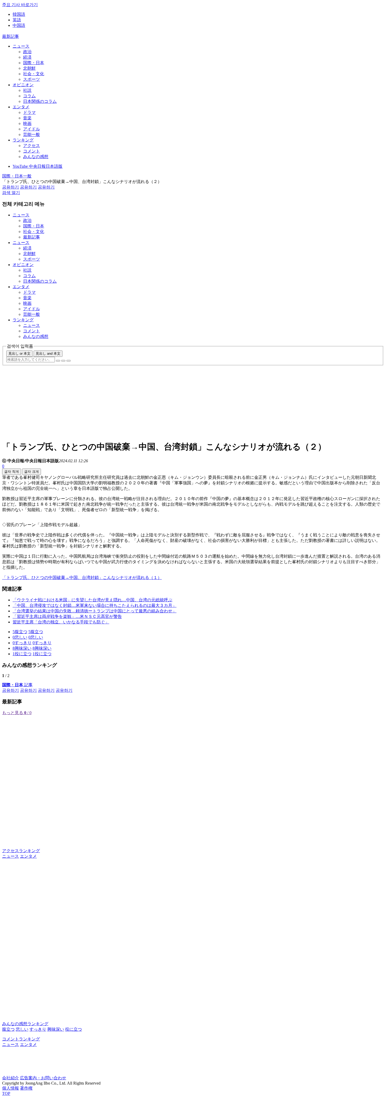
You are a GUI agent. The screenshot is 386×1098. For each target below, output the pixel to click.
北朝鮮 (29, 68)
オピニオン (23, 85)
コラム (29, 96)
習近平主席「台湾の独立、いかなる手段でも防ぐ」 (61, 622)
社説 (27, 90)
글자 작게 (11, 472)
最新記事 (10, 36)
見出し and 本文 (48, 353)
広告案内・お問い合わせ (43, 1078)
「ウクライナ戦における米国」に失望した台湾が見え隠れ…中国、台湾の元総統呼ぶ (92, 600)
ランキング (23, 140)
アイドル (31, 129)
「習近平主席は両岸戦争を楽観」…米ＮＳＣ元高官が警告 (67, 616)
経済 (27, 57)
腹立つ (8, 1029)
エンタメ (21, 107)
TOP (6, 1093)
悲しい (22, 1029)
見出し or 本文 (19, 353)
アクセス (31, 145)
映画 (27, 123)
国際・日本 (33, 62)
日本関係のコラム (40, 101)
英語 (17, 20)
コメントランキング (21, 1039)
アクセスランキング (21, 850)
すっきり (37, 1029)
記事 (17, 685)
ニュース (21, 46)
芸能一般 (31, 134)
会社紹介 (10, 1078)
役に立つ (73, 1029)
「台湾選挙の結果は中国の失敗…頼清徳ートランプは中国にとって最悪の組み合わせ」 (94, 611)
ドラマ (29, 112)
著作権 (26, 1088)
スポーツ (31, 79)
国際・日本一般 (17, 176)
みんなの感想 (35, 156)
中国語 (19, 25)
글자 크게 (31, 472)
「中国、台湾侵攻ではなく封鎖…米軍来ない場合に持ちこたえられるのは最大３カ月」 (94, 605)
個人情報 (10, 1088)
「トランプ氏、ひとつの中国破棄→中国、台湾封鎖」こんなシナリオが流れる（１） (82, 577)
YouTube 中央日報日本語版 (37, 166)
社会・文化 (33, 74)
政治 (27, 51)
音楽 (27, 118)
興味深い (55, 1029)
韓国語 (19, 14)
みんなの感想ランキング (25, 1023)
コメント (31, 151)
